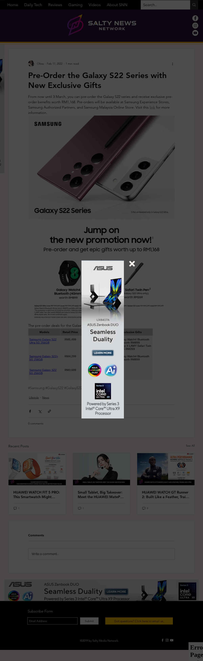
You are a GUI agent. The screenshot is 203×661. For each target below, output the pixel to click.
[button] (132, 264)
